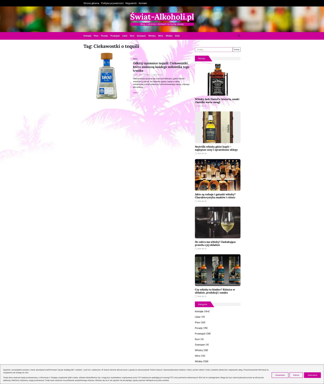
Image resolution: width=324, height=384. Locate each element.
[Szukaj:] (214, 49)
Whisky (152, 35)
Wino (160, 35)
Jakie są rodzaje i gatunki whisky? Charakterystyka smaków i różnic (215, 196)
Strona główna (91, 3)
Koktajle (87, 35)
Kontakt (143, 3)
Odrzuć (296, 375)
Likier (124, 35)
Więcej (135, 92)
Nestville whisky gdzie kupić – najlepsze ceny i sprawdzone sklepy (216, 148)
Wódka (169, 35)
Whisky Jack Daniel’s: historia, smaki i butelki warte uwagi (217, 100)
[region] (162, 374)
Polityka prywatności (112, 3)
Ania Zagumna (144, 75)
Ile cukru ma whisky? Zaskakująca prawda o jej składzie (215, 243)
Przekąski (115, 35)
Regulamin (131, 3)
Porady (104, 35)
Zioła (177, 35)
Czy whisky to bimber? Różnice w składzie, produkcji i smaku (215, 291)
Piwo (96, 35)
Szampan (141, 35)
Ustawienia (280, 375)
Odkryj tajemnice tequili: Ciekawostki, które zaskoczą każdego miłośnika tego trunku (161, 67)
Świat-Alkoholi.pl (162, 17)
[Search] (239, 36)
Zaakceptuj (312, 375)
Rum (132, 35)
